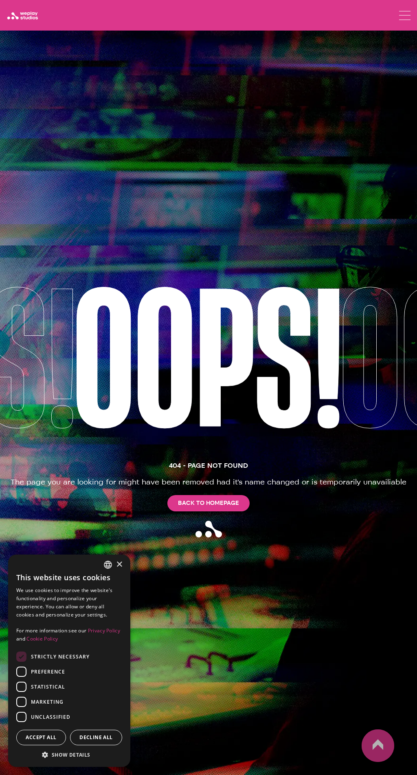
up (366, 761)
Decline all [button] (95, 737)
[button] (69, 755)
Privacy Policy (104, 630)
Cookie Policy (42, 638)
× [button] (119, 564)
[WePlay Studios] (22, 15)
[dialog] (69, 661)
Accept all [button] (41, 737)
